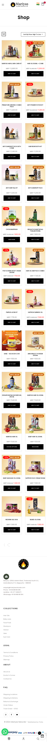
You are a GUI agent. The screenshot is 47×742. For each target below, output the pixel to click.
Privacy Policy (8, 656)
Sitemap (6, 660)
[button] (42, 5)
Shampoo (7, 626)
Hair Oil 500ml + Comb (35, 63)
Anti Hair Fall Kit (12, 188)
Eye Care (6, 637)
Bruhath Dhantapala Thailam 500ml (35, 230)
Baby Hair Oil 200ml (35, 437)
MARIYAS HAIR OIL (11, 437)
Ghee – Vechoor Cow (12, 354)
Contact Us (7, 679)
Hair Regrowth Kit (35, 146)
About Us (6, 672)
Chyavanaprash (12, 229)
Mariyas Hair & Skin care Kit (12, 63)
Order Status (8, 705)
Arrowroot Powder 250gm (35, 354)
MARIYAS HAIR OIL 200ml (35, 395)
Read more (11, 239)
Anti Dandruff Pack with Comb (12, 147)
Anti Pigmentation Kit (35, 105)
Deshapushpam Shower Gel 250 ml (11, 396)
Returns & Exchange (10, 701)
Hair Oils (6, 615)
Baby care (7, 619)
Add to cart (12, 74)
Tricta (41, 722)
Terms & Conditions (10, 652)
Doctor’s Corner (9, 675)
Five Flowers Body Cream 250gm (12, 271)
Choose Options (12, 447)
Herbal (5, 630)
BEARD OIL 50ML (35, 520)
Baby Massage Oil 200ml (11, 478)
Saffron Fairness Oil (35, 312)
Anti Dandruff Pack (35, 188)
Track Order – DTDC (10, 709)
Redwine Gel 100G (12, 520)
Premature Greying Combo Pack (12, 106)
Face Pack (7, 623)
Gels (5, 633)
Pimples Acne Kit (12, 312)
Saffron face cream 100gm (35, 478)
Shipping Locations (10, 694)
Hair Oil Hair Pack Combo (35, 271)
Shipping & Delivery (10, 698)
